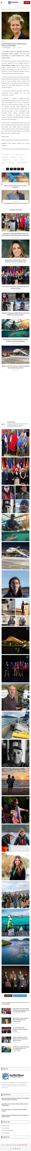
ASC (12, 154)
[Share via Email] (22, 169)
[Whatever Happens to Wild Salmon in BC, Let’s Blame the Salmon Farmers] (15, 302)
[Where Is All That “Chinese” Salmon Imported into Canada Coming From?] (15, 355)
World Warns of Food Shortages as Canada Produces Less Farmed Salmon (21, 1048)
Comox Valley (11, 162)
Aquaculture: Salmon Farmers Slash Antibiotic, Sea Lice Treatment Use (20, 1020)
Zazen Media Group (22, 1145)
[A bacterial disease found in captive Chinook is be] (15, 697)
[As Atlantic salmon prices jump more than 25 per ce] (15, 640)
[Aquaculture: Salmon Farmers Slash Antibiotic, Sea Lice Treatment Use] (15, 249)
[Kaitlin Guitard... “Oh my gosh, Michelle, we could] (15, 866)
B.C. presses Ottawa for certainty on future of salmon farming (20, 1029)
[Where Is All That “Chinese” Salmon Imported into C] (15, 555)
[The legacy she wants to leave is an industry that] (15, 781)
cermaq (22, 159)
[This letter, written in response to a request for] (15, 979)
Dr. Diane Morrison (22, 162)
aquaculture (6, 154)
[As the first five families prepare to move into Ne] (15, 810)
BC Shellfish (14, 157)
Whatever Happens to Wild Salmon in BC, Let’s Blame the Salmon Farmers (20, 1039)
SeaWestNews (6, 47)
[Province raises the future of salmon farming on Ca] (15, 471)
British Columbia (7, 159)
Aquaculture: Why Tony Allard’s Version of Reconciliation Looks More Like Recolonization (21, 1010)
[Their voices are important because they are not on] (15, 838)
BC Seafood (5, 157)
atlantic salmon (20, 154)
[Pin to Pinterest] (18, 169)
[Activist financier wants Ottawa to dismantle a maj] (15, 753)
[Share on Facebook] (11, 169)
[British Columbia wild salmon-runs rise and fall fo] (15, 499)
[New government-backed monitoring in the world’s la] (15, 951)
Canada (10, 8)
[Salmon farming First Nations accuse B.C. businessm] (15, 668)
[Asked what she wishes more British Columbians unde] (15, 725)
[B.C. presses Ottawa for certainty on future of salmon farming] (15, 275)
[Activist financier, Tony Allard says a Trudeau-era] (15, 443)
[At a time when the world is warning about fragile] (15, 527)
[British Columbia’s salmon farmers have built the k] (15, 894)
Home (3, 8)
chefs (4, 162)
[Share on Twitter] (15, 169)
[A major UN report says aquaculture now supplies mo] (15, 923)
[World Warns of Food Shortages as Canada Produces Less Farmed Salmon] (15, 328)
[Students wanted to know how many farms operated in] (15, 612)
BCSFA (21, 157)
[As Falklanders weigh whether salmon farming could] (15, 584)
